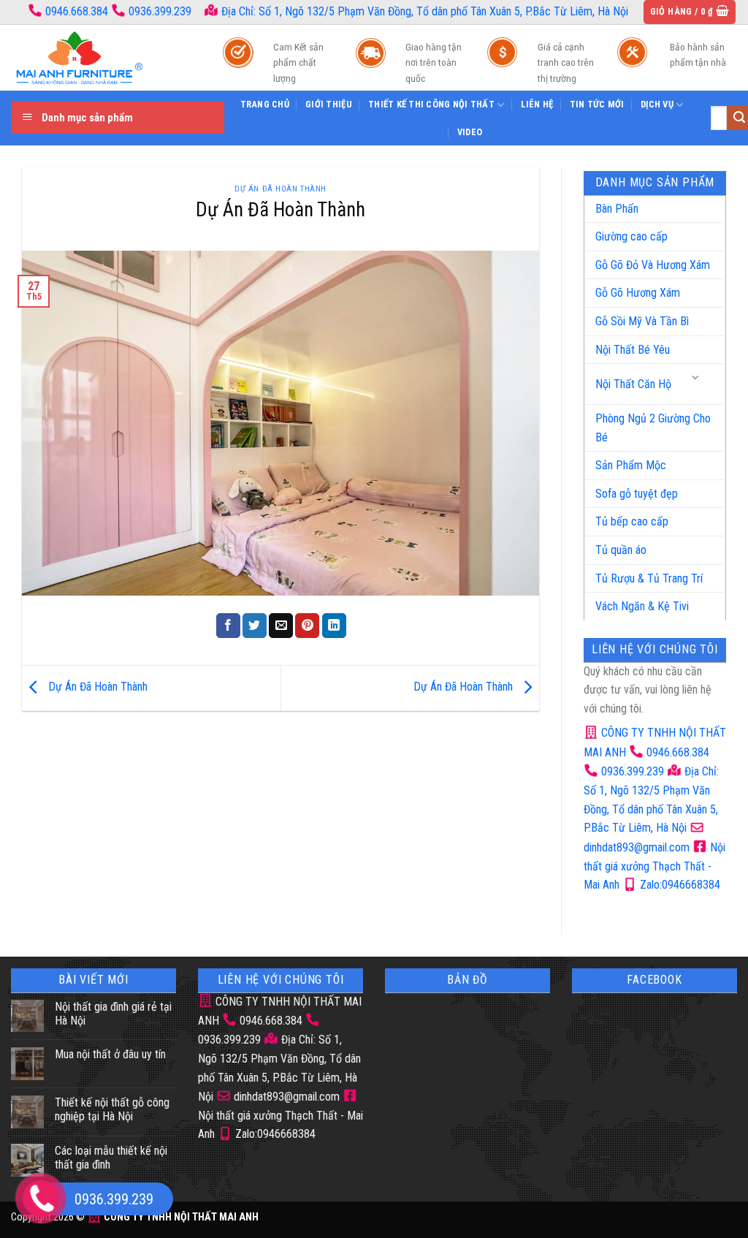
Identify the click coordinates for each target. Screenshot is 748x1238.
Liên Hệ (537, 104)
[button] (690, 12)
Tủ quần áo (620, 550)
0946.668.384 (76, 11)
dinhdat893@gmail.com (285, 1097)
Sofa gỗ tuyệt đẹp (636, 494)
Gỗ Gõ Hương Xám (637, 293)
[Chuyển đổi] (696, 378)
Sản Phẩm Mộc (630, 465)
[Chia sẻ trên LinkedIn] (334, 625)
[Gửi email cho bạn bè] (281, 625)
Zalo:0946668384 (678, 885)
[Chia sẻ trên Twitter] (255, 625)
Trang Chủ (264, 104)
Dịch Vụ (657, 104)
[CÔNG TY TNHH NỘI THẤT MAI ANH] (102, 58)
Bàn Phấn (616, 209)
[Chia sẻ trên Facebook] (228, 625)
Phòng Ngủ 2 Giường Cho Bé (653, 427)
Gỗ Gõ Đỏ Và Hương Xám (652, 265)
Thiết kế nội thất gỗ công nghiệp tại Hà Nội (112, 1109)
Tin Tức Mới (597, 104)
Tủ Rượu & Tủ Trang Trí (649, 578)
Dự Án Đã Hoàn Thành (280, 189)
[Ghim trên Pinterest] (307, 625)
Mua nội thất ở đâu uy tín (110, 1054)
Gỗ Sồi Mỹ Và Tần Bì (642, 321)
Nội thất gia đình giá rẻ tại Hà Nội (113, 1014)
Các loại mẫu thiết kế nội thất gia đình (111, 1157)
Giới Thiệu (328, 104)
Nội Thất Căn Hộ (633, 384)
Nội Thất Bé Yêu (632, 350)
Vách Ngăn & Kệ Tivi (642, 606)
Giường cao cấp (631, 236)
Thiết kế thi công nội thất (431, 104)
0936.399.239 (160, 11)
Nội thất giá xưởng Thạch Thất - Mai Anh (654, 866)
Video (469, 131)
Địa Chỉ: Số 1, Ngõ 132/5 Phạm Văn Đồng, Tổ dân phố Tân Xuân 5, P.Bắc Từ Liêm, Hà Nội (423, 11)
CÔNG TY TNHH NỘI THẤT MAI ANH (180, 1217)
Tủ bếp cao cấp (631, 521)
